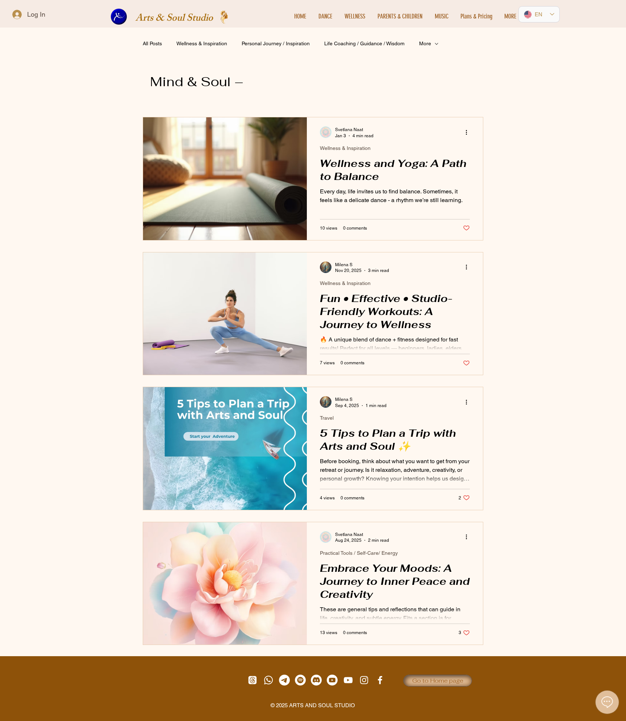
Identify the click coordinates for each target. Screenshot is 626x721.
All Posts (152, 43)
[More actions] (468, 132)
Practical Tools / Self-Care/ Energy (359, 553)
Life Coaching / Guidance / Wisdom (364, 43)
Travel (327, 418)
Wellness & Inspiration (201, 43)
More (425, 43)
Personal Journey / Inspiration (276, 43)
